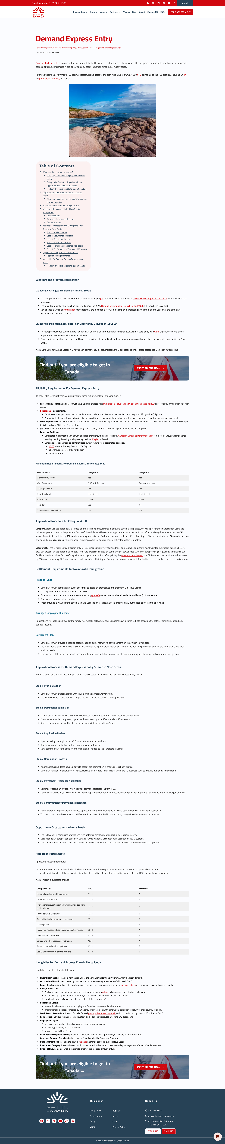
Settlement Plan (54, 222)
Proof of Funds (53, 216)
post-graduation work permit (102, 1013)
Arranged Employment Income (60, 219)
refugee (106, 992)
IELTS (51, 446)
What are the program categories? (58, 172)
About (142, 12)
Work (92, 1127)
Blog (134, 12)
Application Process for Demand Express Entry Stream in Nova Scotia (63, 227)
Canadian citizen (128, 985)
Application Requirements (58, 256)
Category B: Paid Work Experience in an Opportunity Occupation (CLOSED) (64, 184)
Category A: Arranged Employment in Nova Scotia (66, 177)
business (83, 1042)
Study (92, 1121)
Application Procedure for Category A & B (61, 205)
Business (116, 1111)
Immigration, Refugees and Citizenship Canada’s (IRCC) (129, 404)
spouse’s (95, 595)
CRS (139, 75)
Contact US (152, 12)
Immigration (69, 310)
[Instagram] (153, 3)
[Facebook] (148, 3)
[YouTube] (168, 3)
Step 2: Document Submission (60, 236)
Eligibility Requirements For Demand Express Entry (62, 194)
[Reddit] (163, 3)
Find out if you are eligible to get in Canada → (67, 189)
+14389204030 (155, 1110)
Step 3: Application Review (59, 239)
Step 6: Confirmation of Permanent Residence (67, 249)
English (95, 439)
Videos (126, 12)
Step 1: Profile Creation (57, 232)
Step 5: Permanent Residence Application (65, 246)
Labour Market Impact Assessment (150, 298)
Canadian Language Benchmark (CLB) (135, 436)
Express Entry (55, 63)
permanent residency (49, 78)
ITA (184, 75)
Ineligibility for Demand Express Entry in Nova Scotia (63, 260)
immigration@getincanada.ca (161, 1116)
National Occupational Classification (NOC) (122, 306)
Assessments (96, 1116)
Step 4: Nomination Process (59, 242)
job (101, 298)
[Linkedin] (158, 3)
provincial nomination (132, 555)
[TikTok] (173, 3)
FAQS (115, 1121)
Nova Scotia (42, 63)
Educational (45, 411)
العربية (185, 3)
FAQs (162, 12)
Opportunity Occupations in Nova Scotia (60, 252)
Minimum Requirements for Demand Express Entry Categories (66, 200)
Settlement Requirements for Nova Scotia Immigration (61, 210)
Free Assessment (181, 12)
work (156, 331)
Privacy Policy (119, 1127)
